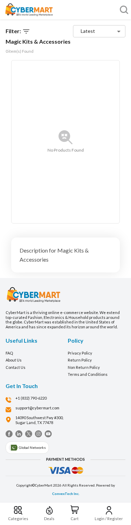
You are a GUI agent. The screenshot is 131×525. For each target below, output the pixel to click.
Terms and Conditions (88, 374)
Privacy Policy (80, 353)
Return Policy (80, 360)
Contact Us (16, 367)
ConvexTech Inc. (65, 493)
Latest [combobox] (88, 31)
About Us (14, 360)
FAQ (9, 353)
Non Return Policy (84, 367)
